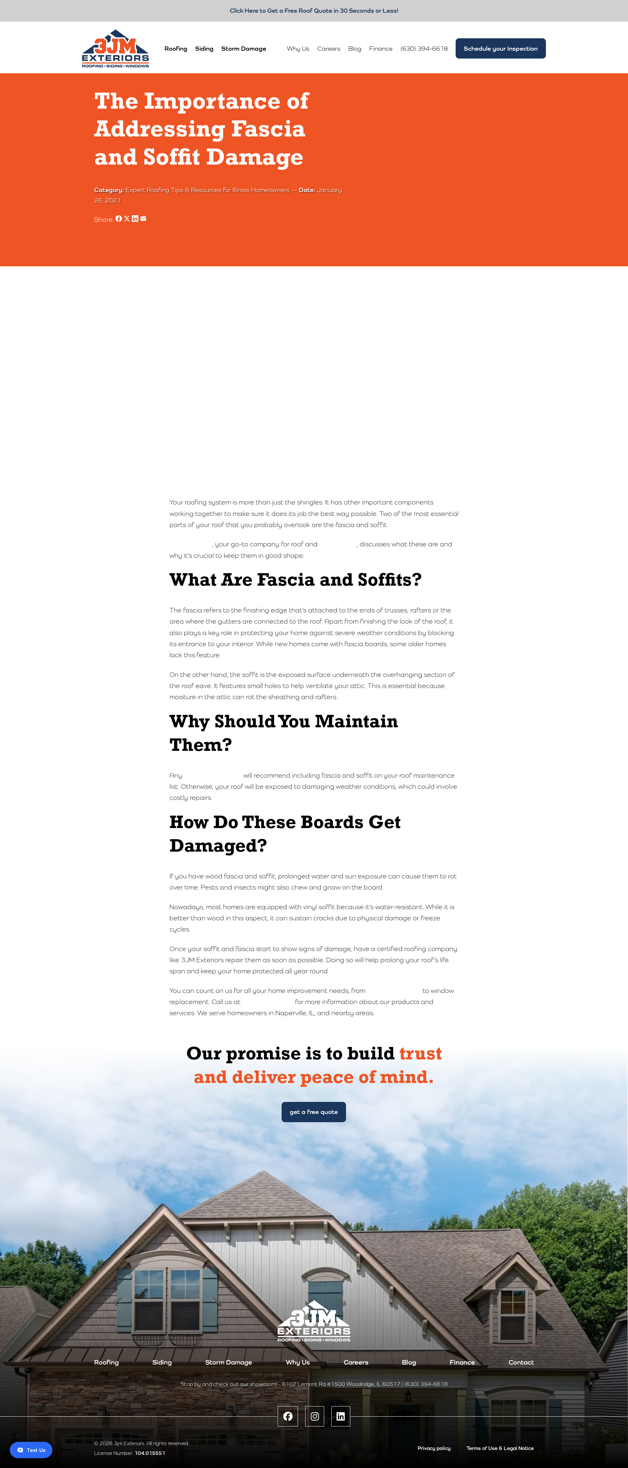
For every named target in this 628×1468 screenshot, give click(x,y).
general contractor (213, 775)
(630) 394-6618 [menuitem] (424, 48)
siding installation (394, 991)
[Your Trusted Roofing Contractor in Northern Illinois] (115, 48)
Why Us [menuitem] (298, 48)
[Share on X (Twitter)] (128, 219)
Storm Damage (228, 1362)
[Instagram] (314, 1416)
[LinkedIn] (340, 1416)
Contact (521, 1362)
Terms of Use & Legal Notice (500, 1448)
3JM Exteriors (190, 544)
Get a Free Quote (314, 1111)
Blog (409, 1362)
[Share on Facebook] (119, 219)
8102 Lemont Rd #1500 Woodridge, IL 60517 (341, 1384)
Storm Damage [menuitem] (243, 48)
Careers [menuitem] (328, 48)
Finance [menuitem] (380, 48)
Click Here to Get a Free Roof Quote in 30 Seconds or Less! (314, 10)
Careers (356, 1362)
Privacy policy (434, 1448)
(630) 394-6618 (267, 1002)
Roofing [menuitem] (176, 48)
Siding (162, 1362)
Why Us (298, 1362)
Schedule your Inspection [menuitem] (501, 48)
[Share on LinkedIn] (136, 219)
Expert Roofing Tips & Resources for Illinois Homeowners (207, 189)
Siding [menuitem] (204, 48)
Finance (462, 1362)
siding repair (338, 544)
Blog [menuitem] (354, 48)
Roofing (106, 1362)
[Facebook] (288, 1416)
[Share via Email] (143, 219)
